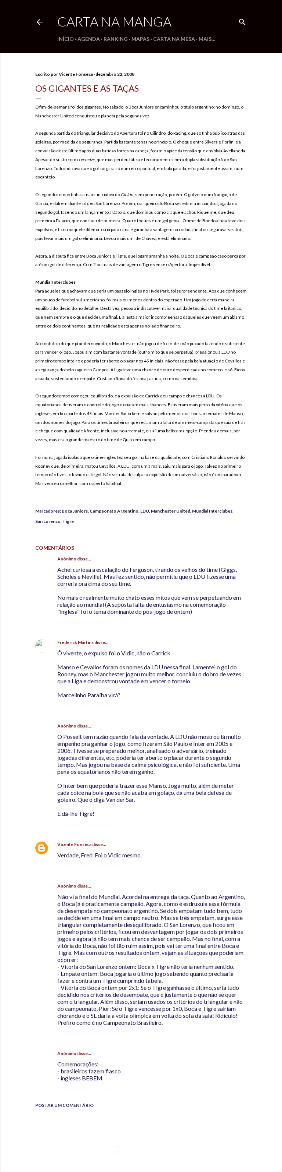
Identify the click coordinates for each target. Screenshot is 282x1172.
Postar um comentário (64, 1105)
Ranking (116, 39)
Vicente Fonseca (74, 844)
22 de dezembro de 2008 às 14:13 (90, 824)
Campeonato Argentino (114, 511)
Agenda (88, 39)
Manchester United (170, 511)
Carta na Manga (114, 21)
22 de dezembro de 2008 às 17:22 (90, 1088)
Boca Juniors (75, 511)
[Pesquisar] (242, 20)
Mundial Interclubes (212, 511)
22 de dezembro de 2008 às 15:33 (90, 865)
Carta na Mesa (174, 39)
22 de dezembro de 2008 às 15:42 (90, 1033)
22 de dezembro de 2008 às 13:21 (90, 705)
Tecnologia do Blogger (147, 1149)
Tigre (68, 521)
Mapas (140, 39)
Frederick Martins (75, 642)
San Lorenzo (48, 521)
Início (65, 39)
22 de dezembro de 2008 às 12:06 (90, 622)
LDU (144, 511)
